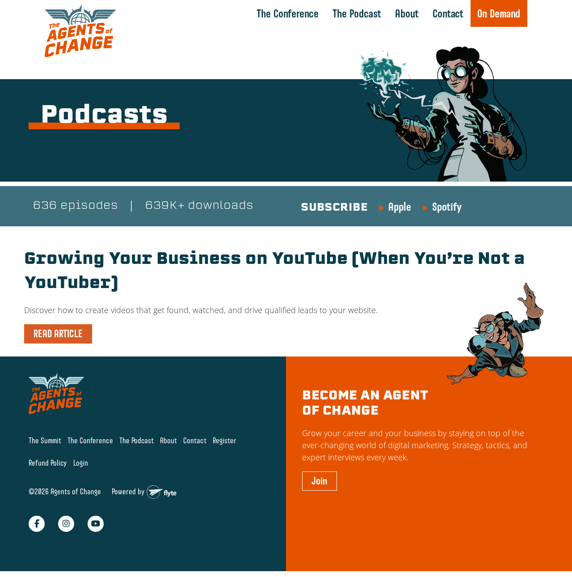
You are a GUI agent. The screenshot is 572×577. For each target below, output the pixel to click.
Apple (399, 206)
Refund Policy (48, 462)
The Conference (288, 13)
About (407, 13)
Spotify (447, 206)
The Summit (45, 440)
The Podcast (356, 13)
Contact (448, 13)
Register (224, 440)
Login (80, 462)
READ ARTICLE (58, 333)
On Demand (498, 13)
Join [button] (319, 480)
